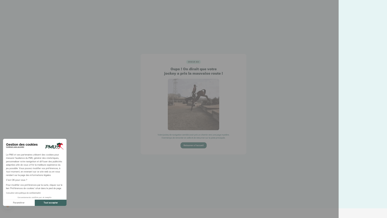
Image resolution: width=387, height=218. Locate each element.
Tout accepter (51, 202)
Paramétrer (19, 202)
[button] (7, 206)
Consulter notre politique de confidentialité (23, 193)
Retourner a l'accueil (194, 145)
